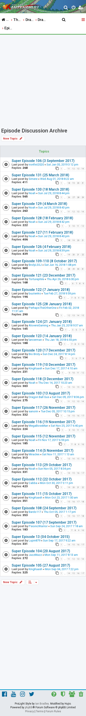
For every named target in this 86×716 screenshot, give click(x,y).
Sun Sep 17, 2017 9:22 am (59, 540)
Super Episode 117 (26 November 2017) (43, 407)
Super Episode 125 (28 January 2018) (42, 304)
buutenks (35, 293)
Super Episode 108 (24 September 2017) (44, 508)
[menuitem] (66, 8)
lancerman (35, 339)
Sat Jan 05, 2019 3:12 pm (62, 164)
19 (73, 183)
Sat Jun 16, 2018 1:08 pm (60, 264)
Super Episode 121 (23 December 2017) (43, 275)
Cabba (33, 483)
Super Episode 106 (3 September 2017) (43, 161)
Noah (32, 193)
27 (73, 197)
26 (69, 197)
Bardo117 (35, 511)
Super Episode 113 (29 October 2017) (42, 465)
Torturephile (36, 279)
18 (69, 183)
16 (83, 387)
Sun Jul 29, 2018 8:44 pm (53, 193)
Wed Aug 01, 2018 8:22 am (57, 178)
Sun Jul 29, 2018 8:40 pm (53, 236)
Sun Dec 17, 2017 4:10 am (61, 368)
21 (83, 183)
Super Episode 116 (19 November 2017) (43, 422)
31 (83, 269)
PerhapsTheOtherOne (42, 307)
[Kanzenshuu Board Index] (22, 5)
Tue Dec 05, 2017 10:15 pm (58, 411)
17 (83, 416)
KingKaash (35, 368)
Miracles (34, 454)
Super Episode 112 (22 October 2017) (42, 479)
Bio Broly (34, 354)
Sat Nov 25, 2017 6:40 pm (67, 425)
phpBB (29, 707)
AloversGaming (38, 325)
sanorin (33, 411)
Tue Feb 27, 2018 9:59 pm (59, 293)
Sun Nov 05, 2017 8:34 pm (54, 468)
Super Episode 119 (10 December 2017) (43, 365)
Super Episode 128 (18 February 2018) (42, 218)
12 (73, 169)
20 (78, 183)
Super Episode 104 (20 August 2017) (41, 551)
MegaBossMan (38, 425)
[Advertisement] (43, 80)
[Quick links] (83, 20)
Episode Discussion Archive (34, 131)
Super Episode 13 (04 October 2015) (41, 537)
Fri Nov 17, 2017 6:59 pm (53, 440)
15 (83, 315)
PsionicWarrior (38, 526)
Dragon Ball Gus (39, 397)
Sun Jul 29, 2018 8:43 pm (53, 207)
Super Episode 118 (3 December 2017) (42, 379)
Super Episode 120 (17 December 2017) (43, 350)
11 (69, 169)
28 (78, 197)
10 (73, 226)
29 (83, 197)
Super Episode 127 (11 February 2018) (42, 232)
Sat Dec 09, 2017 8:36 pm (68, 397)
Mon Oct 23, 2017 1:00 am (61, 497)
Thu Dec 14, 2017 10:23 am (55, 382)
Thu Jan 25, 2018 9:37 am (67, 325)
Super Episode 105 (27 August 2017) (41, 565)
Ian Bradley (42, 703)
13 (78, 169)
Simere (33, 178)
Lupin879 (34, 540)
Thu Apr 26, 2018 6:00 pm (63, 279)
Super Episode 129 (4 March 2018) (39, 204)
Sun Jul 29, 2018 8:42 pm (53, 221)
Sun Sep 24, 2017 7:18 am (66, 526)
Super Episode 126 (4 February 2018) (41, 247)
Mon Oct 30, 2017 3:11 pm (56, 483)
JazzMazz (35, 554)
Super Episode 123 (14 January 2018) (42, 336)
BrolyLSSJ (35, 264)
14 (83, 169)
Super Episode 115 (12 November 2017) (43, 436)
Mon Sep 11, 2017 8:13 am (61, 554)
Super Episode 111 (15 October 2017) (42, 494)
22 (83, 255)
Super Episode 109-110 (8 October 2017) (44, 261)
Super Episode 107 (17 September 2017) (44, 522)
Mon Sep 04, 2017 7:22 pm (62, 569)
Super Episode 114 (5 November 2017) (42, 450)
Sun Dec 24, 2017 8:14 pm (59, 354)
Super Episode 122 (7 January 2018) (41, 290)
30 (78, 269)
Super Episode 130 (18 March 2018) (40, 189)
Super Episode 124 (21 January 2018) (42, 322)
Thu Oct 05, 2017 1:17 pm (60, 511)
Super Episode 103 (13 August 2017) (41, 393)
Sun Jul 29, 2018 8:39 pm (53, 250)
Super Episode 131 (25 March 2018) (40, 175)
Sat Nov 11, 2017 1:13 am (58, 454)
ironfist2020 (36, 164)
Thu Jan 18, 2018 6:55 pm (61, 339)
